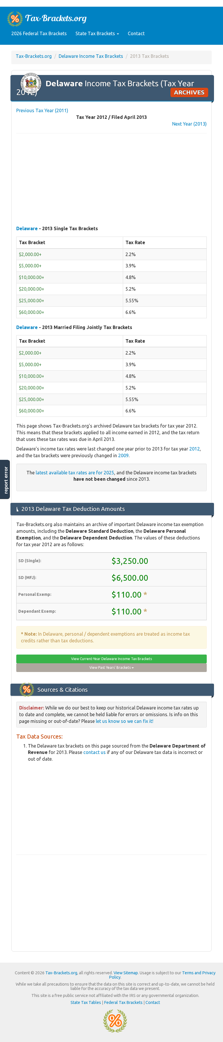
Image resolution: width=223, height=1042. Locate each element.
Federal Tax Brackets (123, 1002)
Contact (136, 33)
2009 (123, 455)
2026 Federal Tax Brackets (39, 33)
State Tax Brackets (95, 33)
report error (6, 480)
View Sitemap (126, 972)
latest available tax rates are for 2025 (75, 472)
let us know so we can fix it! (124, 721)
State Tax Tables (86, 1002)
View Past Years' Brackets (110, 667)
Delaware (27, 228)
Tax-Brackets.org (34, 56)
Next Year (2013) (189, 123)
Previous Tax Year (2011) (42, 110)
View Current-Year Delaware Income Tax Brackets (111, 659)
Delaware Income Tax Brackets (91, 56)
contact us (94, 752)
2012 (194, 448)
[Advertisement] (111, 180)
